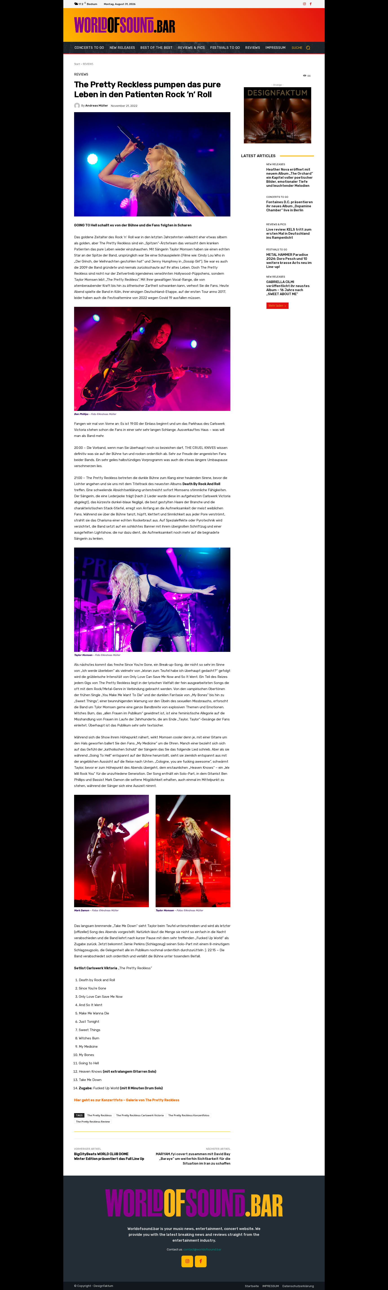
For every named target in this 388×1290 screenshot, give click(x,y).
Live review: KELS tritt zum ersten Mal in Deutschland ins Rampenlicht (288, 233)
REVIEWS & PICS (276, 224)
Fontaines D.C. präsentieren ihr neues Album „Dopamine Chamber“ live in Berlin (289, 206)
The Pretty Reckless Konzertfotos (188, 1115)
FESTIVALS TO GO (276, 249)
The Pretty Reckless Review (93, 1121)
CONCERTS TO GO (277, 197)
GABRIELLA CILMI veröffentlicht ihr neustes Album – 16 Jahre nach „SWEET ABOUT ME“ (288, 288)
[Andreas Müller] (77, 106)
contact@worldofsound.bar (202, 1249)
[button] (303, 47)
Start (77, 64)
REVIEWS (88, 64)
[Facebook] (311, 4)
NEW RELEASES (275, 164)
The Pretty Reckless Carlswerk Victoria (140, 1115)
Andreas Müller (96, 105)
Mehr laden (276, 305)
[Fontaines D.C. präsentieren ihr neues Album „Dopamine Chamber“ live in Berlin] (252, 204)
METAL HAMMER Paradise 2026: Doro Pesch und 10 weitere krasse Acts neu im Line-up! (289, 261)
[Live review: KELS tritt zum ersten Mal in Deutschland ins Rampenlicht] (252, 231)
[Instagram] (304, 4)
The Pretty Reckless (99, 1115)
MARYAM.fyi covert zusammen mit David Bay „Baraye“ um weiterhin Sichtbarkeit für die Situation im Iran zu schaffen (193, 1158)
